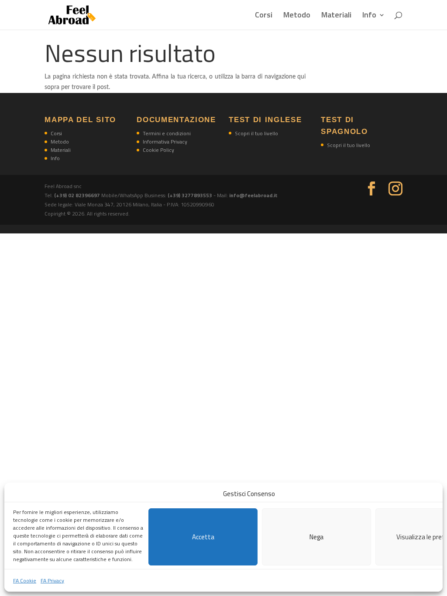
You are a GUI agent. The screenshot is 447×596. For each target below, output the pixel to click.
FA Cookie (24, 580)
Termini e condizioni (167, 133)
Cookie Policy (158, 150)
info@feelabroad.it (253, 195)
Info (369, 16)
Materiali (336, 16)
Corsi (263, 16)
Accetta (203, 537)
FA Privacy (52, 580)
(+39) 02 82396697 (77, 195)
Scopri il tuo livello (256, 133)
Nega (316, 537)
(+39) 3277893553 (190, 195)
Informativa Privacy (165, 141)
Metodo (296, 16)
